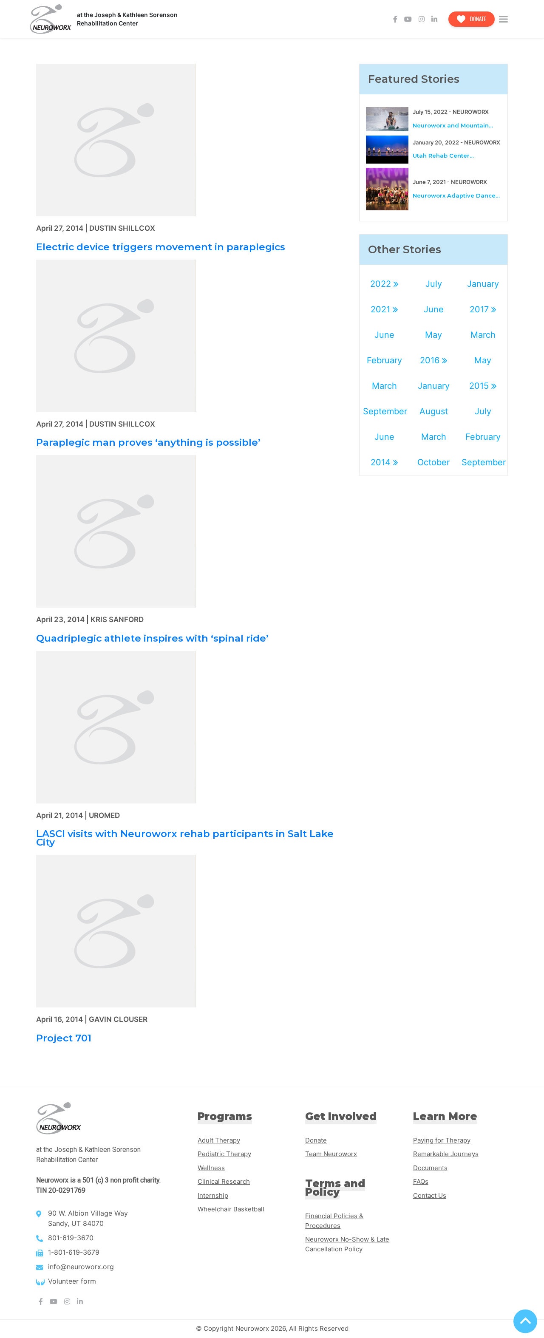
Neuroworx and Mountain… (453, 125)
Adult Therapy (219, 1140)
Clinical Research (224, 1181)
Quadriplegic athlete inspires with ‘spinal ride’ (152, 638)
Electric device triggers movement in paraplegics (160, 247)
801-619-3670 (71, 1237)
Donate (477, 18)
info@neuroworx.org (81, 1266)
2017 (480, 309)
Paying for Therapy (441, 1140)
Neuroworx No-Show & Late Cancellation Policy (347, 1244)
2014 (382, 462)
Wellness (211, 1168)
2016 (431, 360)
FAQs (420, 1181)
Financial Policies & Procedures (334, 1221)
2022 (382, 284)
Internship (213, 1195)
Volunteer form (72, 1281)
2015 (480, 386)
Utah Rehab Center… (443, 155)
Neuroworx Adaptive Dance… (456, 195)
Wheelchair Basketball (231, 1209)
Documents (430, 1168)
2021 (382, 309)
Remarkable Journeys (446, 1154)
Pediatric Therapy (224, 1154)
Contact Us (429, 1195)
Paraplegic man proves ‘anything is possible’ (148, 442)
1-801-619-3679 (73, 1252)
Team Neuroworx (331, 1154)
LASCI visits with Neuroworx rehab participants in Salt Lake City (185, 838)
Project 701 (63, 1038)
